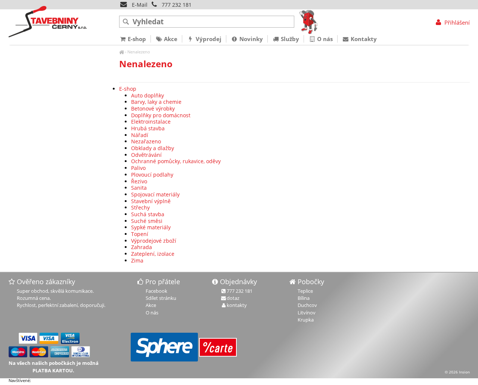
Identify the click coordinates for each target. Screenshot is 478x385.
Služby (289, 39)
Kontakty (363, 39)
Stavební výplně (151, 201)
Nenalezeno (138, 52)
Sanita (139, 187)
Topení (139, 233)
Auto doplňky (147, 95)
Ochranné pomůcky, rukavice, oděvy (176, 161)
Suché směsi (146, 220)
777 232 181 (177, 4)
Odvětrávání (146, 154)
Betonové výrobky (153, 108)
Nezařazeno (146, 141)
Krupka (306, 319)
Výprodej (207, 39)
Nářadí (139, 135)
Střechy (140, 207)
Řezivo (139, 181)
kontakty (237, 305)
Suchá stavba (147, 214)
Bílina (304, 298)
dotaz (233, 298)
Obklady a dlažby (152, 148)
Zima (137, 260)
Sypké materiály (151, 227)
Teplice (305, 291)
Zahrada (141, 247)
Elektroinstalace (151, 121)
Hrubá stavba (148, 128)
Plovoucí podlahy (152, 174)
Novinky (250, 39)
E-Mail (139, 4)
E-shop (127, 88)
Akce (169, 39)
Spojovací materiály (155, 194)
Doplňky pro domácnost (160, 115)
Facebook (156, 291)
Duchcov (307, 305)
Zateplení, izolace (152, 253)
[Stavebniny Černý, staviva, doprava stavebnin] (121, 52)
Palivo (138, 167)
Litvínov (307, 312)
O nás (324, 39)
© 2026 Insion (457, 372)
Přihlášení (456, 22)
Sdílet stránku (161, 298)
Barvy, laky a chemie (156, 101)
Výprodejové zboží (153, 240)
